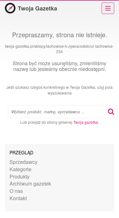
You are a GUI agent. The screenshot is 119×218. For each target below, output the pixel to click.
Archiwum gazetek (30, 183)
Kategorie (20, 169)
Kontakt (18, 198)
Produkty (20, 176)
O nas (16, 190)
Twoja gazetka (85, 122)
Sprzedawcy (23, 161)
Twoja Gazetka (37, 8)
